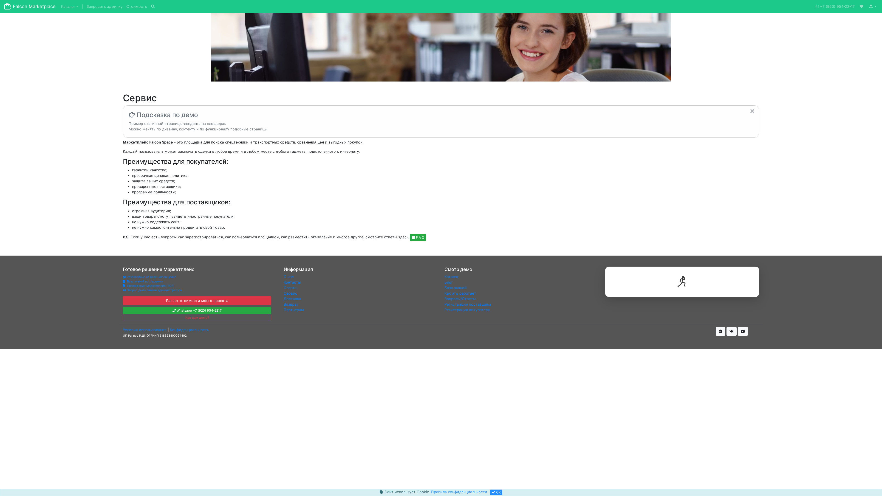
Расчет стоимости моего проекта (197, 300)
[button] (862, 6)
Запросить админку (105, 6)
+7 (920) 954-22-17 (837, 6)
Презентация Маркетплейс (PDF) (150, 285)
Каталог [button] (68, 6)
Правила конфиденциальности (459, 492)
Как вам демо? (197, 317)
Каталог (451, 276)
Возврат (291, 304)
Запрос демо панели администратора (154, 290)
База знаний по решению (144, 281)
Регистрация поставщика (467, 304)
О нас (289, 276)
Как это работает (460, 293)
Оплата (290, 287)
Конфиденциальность (189, 329)
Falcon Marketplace (34, 6)
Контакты (292, 282)
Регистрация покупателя (467, 309)
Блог (448, 282)
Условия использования (145, 329)
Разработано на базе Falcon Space (151, 277)
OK (498, 492)
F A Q (419, 237)
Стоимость (136, 6)
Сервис (290, 293)
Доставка (292, 298)
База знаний (455, 287)
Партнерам (294, 309)
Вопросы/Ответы (460, 298)
